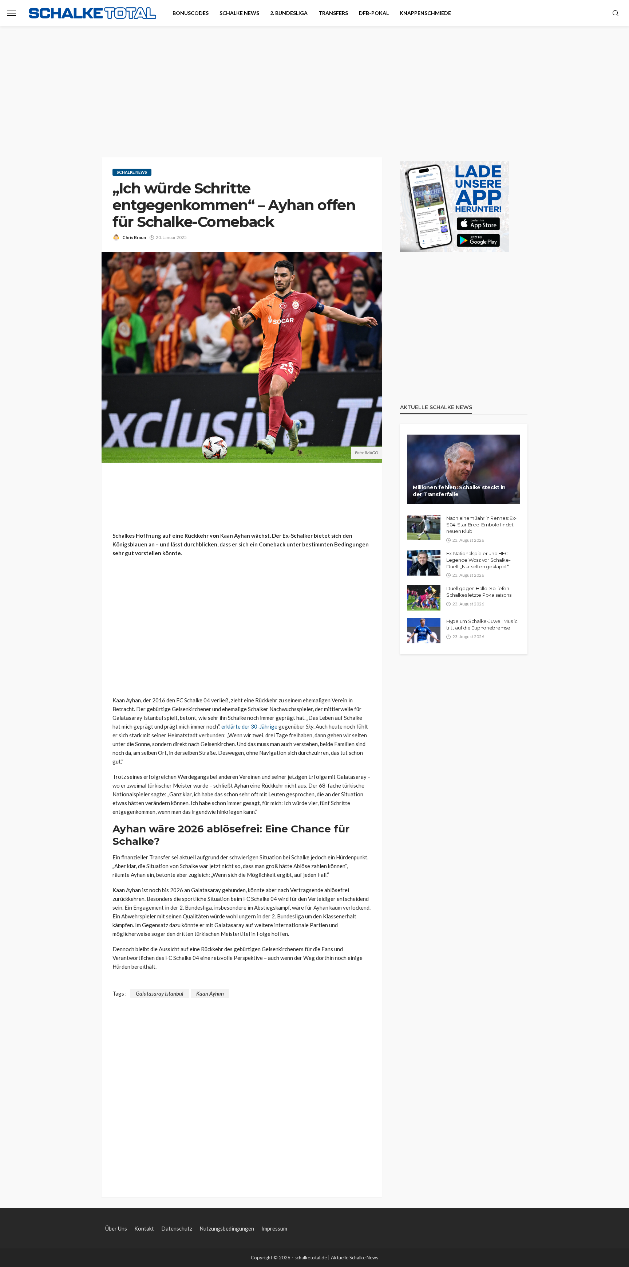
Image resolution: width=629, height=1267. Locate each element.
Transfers (333, 13)
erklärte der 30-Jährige (249, 726)
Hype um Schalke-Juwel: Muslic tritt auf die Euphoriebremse (481, 624)
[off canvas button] (11, 13)
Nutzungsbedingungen (226, 1228)
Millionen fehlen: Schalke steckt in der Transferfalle (459, 491)
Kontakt (144, 1228)
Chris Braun (134, 237)
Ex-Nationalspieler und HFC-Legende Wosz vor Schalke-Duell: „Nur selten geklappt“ (478, 559)
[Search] (615, 13)
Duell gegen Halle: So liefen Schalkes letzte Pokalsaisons (478, 591)
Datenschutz (176, 1228)
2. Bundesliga (289, 13)
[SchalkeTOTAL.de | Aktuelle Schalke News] (92, 13)
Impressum (274, 1228)
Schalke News (239, 13)
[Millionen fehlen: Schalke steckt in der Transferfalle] (463, 469)
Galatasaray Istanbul (159, 993)
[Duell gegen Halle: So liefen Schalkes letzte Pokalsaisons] (423, 598)
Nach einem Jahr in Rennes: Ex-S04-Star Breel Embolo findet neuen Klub (481, 524)
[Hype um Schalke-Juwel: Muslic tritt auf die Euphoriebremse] (423, 630)
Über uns (116, 1228)
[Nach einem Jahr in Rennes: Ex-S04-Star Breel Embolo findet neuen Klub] (423, 527)
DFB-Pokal (374, 13)
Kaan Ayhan (210, 993)
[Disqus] (241, 1089)
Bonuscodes (191, 13)
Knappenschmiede (425, 13)
